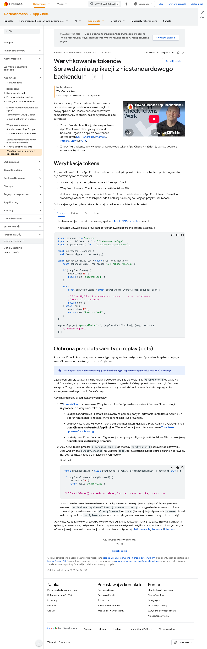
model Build (94, 20)
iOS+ (79, 137)
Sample (167, 20)
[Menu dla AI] (81, 21)
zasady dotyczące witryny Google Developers (137, 561)
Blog (161, 3)
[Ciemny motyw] (177, 235)
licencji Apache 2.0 (56, 561)
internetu (100, 137)
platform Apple (141, 529)
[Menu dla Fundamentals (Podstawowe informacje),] (68, 21)
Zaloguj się (197, 3)
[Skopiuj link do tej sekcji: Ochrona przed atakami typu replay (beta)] (156, 349)
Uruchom (116, 20)
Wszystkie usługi (166, 628)
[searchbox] (22, 31)
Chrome (103, 628)
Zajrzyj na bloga (106, 590)
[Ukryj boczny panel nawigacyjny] (39, 643)
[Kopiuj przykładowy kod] (182, 235)
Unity (73, 140)
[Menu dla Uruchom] (125, 21)
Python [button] (75, 213)
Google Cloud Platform (140, 628)
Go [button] (86, 213)
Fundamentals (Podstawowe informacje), (41, 20)
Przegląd (9, 20)
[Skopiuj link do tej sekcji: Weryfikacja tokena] (102, 164)
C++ (83, 140)
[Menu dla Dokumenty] (50, 4)
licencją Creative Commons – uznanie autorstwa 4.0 (129, 557)
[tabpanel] (119, 278)
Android (88, 628)
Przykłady (52, 600)
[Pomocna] (178, 52)
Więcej (60, 3)
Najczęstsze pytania (158, 615)
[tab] (61, 213)
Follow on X (103, 600)
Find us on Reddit (106, 595)
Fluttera (64, 140)
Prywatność (65, 642)
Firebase (58, 52)
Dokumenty (39, 3)
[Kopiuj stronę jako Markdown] (95, 77)
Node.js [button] (61, 213)
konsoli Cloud (71, 404)
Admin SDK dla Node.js (127, 221)
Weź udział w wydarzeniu (111, 610)
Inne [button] (96, 213)
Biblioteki (51, 605)
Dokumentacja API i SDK (59, 595)
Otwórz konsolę (177, 3)
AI (76, 20)
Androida (88, 137)
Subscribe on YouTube (109, 605)
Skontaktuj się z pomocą (160, 590)
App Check (41, 14)
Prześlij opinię (173, 61)
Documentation (16, 14)
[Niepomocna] (182, 52)
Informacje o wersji (157, 605)
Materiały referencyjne (144, 20)
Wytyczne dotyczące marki (162, 610)
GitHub (51, 610)
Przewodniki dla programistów (62, 590)
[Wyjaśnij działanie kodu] (172, 235)
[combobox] (104, 4)
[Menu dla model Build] (104, 21)
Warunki (51, 642)
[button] (19, 51)
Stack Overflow (156, 595)
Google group (155, 600)
